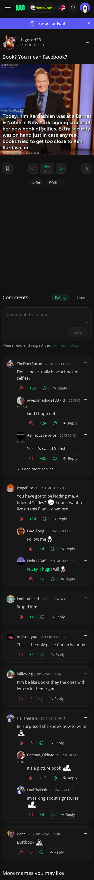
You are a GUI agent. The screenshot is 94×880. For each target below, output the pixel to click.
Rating (60, 297)
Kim (38, 182)
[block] (87, 42)
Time (81, 297)
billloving (25, 673)
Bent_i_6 (24, 833)
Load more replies (37, 468)
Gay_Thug (35, 530)
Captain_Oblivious (42, 754)
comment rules (64, 345)
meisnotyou (27, 636)
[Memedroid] (20, 8)
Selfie (55, 182)
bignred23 (31, 40)
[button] (73, 8)
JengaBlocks (27, 487)
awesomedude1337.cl (46, 400)
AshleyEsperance (41, 435)
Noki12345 (36, 560)
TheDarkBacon (29, 363)
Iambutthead (28, 598)
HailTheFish (27, 718)
